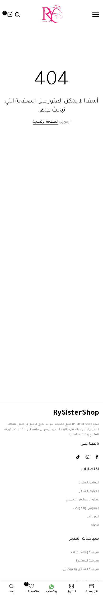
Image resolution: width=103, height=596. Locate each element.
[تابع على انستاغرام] (87, 457)
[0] (10, 15)
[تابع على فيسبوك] (97, 457)
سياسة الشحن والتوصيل (81, 569)
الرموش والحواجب (86, 508)
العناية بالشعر (89, 491)
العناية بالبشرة (88, 483)
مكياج (95, 525)
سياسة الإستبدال (86, 561)
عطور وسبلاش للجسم (82, 500)
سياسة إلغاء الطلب (85, 552)
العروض (93, 517)
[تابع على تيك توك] (78, 457)
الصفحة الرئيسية (45, 122)
